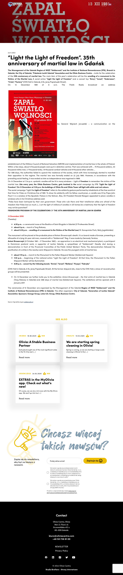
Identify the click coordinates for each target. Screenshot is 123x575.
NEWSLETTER (61, 546)
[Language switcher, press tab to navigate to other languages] (111, 4)
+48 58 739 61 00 (61, 538)
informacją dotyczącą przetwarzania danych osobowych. (62, 492)
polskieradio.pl (28, 302)
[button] (104, 4)
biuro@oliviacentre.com (61, 535)
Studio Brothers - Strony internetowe (62, 569)
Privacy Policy (61, 550)
